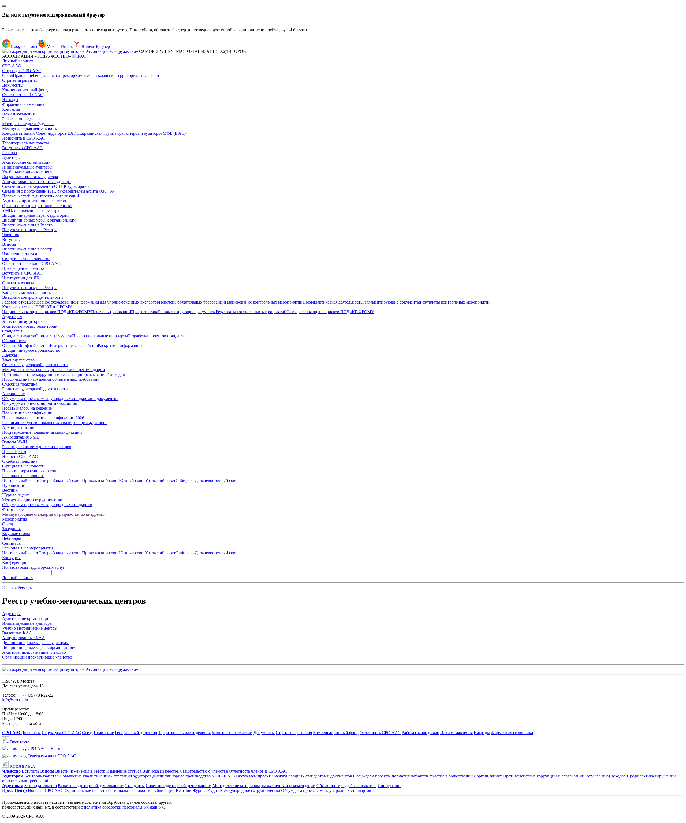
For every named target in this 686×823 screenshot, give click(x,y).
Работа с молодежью (21, 119)
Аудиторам (12, 316)
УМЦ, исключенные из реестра (30, 210)
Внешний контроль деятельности (32, 297)
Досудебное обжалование (51, 302)
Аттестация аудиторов (22, 321)
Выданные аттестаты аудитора (30, 176)
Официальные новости (23, 466)
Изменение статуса (19, 254)
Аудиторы (11, 157)
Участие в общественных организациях (465, 776)
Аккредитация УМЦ (21, 437)
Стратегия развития (20, 80)
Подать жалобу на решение (27, 408)
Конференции (15, 562)
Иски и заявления (18, 114)
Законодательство (18, 360)
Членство (10, 234)
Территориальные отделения (184, 732)
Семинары (11, 543)
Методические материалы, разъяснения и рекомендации (53, 369)
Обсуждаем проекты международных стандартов (47, 504)
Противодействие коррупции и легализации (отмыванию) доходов (63, 374)
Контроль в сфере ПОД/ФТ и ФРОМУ (37, 307)
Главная (9, 587)
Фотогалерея (13, 509)
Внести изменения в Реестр (27, 225)
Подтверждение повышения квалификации (42, 432)
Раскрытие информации (120, 345)
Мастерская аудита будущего (28, 123)
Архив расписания (19, 427)
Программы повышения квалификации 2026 (43, 418)
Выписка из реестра (160, 771)
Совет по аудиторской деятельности (35, 364)
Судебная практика (19, 384)
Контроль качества (41, 776)
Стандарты (12, 331)
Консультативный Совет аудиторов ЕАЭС (40, 133)
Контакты (11, 109)
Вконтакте (19, 742)
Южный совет (132, 480)
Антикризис (13, 393)
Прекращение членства (23, 268)
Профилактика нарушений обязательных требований (51, 379)
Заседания (11, 528)
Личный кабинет (17, 61)
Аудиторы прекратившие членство (34, 201)
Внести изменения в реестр (80, 771)
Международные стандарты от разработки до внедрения (53, 514)
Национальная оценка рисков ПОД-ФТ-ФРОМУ (46, 311)
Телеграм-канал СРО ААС (51, 756)
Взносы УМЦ (14, 442)
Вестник (10, 490)
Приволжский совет (100, 480)
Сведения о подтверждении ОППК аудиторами (45, 186)
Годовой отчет (15, 302)
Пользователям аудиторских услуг (33, 567)
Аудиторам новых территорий (30, 326)
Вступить (11, 239)
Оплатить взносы (18, 282)
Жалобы (9, 355)
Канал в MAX (22, 766)
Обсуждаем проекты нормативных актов (39, 403)
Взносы (9, 244)
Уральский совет (160, 480)
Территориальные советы (139, 75)
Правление (23, 75)
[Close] (4, 6)
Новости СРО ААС (20, 456)
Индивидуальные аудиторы (27, 167)
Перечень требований (111, 311)
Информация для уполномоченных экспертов (117, 302)
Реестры (9, 152)
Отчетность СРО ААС (22, 94)
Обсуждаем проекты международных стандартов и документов (60, 398)
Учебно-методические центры (29, 172)
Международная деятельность (29, 128)
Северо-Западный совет (60, 480)
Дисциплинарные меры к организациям (39, 220)
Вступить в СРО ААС (22, 147)
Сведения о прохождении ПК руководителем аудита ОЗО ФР (58, 191)
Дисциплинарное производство (31, 350)
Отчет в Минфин (17, 345)
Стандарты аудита (18, 336)
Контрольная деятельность (26, 292)
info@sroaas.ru (15, 700)
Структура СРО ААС (21, 70)
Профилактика (144, 311)
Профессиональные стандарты (100, 336)
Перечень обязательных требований (192, 302)
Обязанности (14, 340)
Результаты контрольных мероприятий (455, 302)
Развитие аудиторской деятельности (35, 389)
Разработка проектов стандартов (158, 336)
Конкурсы (11, 557)
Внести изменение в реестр (27, 249)
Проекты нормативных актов (29, 471)
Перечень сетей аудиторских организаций (40, 196)
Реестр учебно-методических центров (36, 446)
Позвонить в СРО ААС (23, 138)
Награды (10, 99)
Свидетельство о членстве (26, 258)
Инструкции (389, 785)
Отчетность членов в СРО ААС (31, 263)
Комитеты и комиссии (95, 75)
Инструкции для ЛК (20, 278)
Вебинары (11, 538)
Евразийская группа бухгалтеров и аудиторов (121, 133)
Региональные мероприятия (27, 548)
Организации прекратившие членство (37, 205)
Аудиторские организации (26, 162)
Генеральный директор (54, 75)
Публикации (13, 485)
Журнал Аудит (15, 495)
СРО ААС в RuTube (45, 748)
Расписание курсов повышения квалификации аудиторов (54, 422)
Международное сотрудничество (32, 499)
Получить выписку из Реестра (29, 229)
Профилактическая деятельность (332, 302)
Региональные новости (23, 475)
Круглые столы (16, 533)
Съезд (7, 75)
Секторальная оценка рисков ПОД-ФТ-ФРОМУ (330, 311)
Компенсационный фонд (25, 90)
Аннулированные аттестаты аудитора (36, 181)
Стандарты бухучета (53, 336)
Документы (12, 85)
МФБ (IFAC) (174, 133)
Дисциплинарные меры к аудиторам (35, 215)
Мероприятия (14, 519)
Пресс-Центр (14, 451)
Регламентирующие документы (391, 302)
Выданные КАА (17, 633)
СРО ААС (11, 65)
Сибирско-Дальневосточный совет (207, 480)
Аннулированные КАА (23, 637)
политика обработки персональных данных (124, 807)
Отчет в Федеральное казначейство (65, 345)
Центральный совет (20, 480)
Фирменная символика (23, 104)
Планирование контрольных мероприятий (264, 302)
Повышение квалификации (27, 413)
